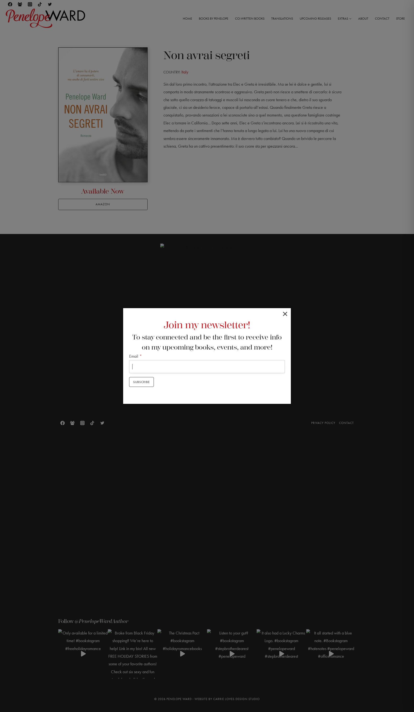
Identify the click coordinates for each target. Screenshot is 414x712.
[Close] (285, 313)
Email (135, 356)
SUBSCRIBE (141, 382)
